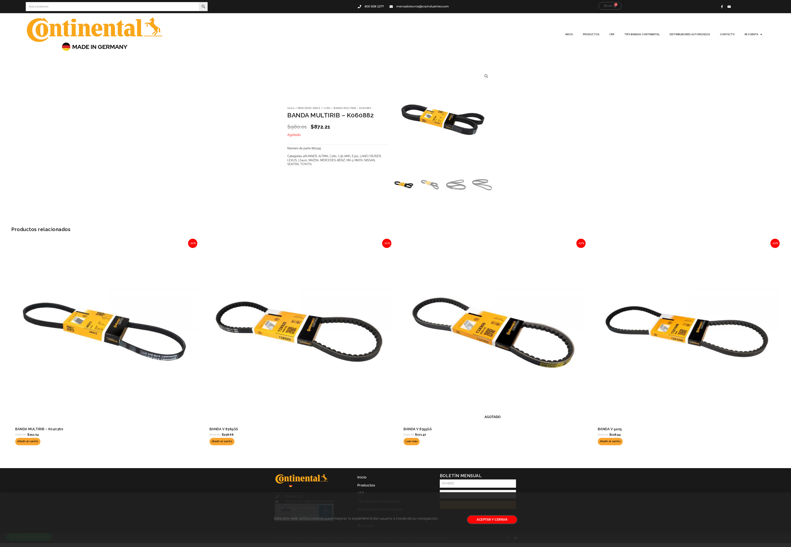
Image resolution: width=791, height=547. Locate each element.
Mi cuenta (751, 34)
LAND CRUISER (370, 156)
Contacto (727, 34)
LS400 (302, 160)
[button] (486, 76)
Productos (591, 34)
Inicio (569, 34)
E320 (355, 156)
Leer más (412, 441)
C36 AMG (344, 156)
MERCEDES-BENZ (309, 108)
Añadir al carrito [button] (27, 441)
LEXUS (292, 160)
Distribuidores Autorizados (690, 34)
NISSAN (369, 160)
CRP (611, 34)
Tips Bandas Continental (642, 34)
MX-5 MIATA (354, 160)
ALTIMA (323, 156)
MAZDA (314, 160)
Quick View (104, 420)
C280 (327, 108)
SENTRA (293, 164)
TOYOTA (306, 164)
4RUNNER (310, 156)
